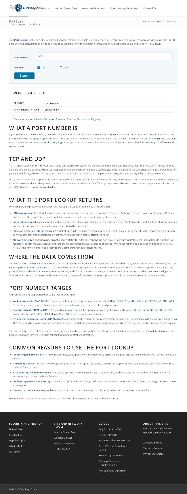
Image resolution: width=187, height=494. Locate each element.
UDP (66, 67)
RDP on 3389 (43, 314)
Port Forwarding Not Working (114, 440)
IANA (135, 263)
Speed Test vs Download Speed (112, 448)
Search (24, 75)
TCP (43, 67)
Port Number (21, 57)
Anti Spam (14, 451)
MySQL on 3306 (163, 310)
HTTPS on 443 (127, 301)
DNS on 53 (168, 301)
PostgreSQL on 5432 (24, 314)
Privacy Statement (153, 453)
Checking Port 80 (108, 435)
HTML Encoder (62, 448)
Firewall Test (16, 429)
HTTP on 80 (113, 301)
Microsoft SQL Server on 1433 (138, 310)
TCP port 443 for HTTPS (151, 138)
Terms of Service (152, 448)
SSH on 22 (142, 301)
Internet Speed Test (65, 432)
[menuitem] (18, 8)
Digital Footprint (17, 440)
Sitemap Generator (64, 443)
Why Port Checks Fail (110, 429)
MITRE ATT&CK (114, 271)
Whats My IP (16, 446)
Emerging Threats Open (22, 267)
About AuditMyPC (152, 442)
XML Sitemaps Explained (112, 470)
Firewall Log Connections (112, 455)
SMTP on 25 (155, 301)
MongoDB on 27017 (61, 314)
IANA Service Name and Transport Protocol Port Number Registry (65, 119)
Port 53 (112, 179)
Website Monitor (63, 437)
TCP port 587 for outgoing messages (54, 142)
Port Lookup (15, 435)
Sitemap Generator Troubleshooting (109, 463)
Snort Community (42, 271)
